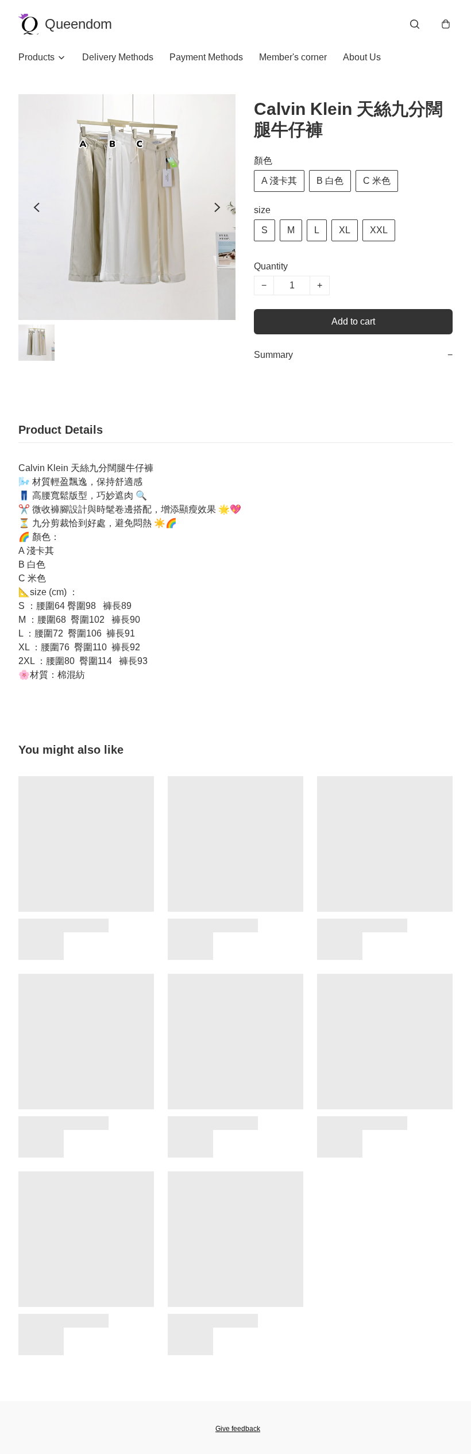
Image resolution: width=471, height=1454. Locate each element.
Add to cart (353, 321)
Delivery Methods (117, 57)
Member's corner (293, 57)
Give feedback (237, 1429)
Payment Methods (206, 57)
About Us (362, 57)
